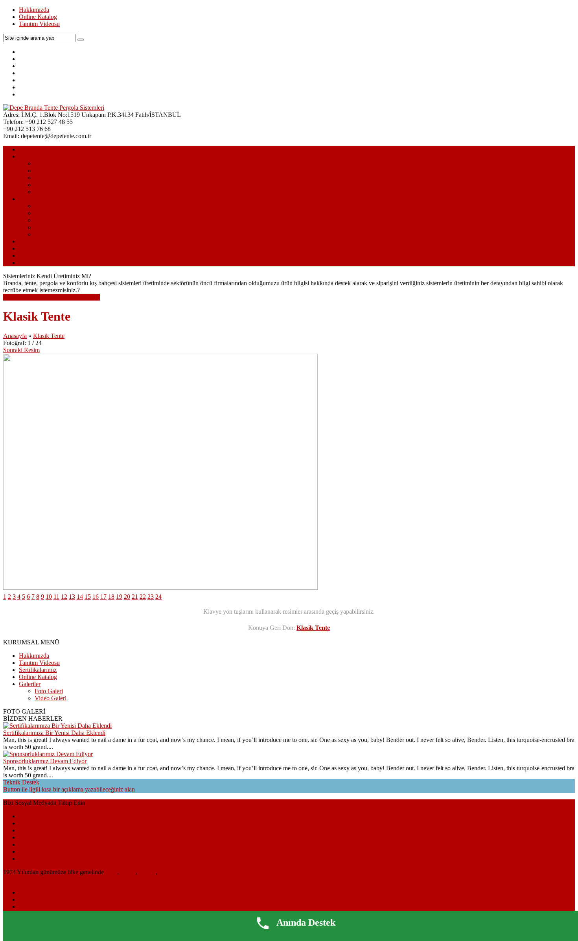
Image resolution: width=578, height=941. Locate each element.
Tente (41, 206)
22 (143, 596)
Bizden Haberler (55, 191)
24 (158, 596)
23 (150, 596)
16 (95, 596)
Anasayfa (30, 149)
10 (49, 596)
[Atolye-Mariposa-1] (160, 587)
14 (80, 596)
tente (111, 872)
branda (127, 872)
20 (127, 596)
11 (56, 596)
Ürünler (28, 199)
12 (64, 596)
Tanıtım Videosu (39, 23)
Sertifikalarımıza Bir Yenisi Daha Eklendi (54, 732)
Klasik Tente (48, 335)
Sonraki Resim (21, 350)
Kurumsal (31, 156)
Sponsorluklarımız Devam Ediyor (45, 761)
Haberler (29, 892)
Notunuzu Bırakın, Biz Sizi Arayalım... (51, 297)
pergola (146, 872)
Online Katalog (38, 16)
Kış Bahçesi (49, 234)
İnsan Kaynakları (56, 177)
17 (103, 596)
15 (88, 596)
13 (72, 596)
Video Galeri (35, 248)
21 (135, 596)
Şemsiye (45, 227)
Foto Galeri (33, 241)
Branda (44, 213)
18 (111, 596)
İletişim (28, 255)
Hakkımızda (34, 9)
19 (119, 596)
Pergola (44, 220)
